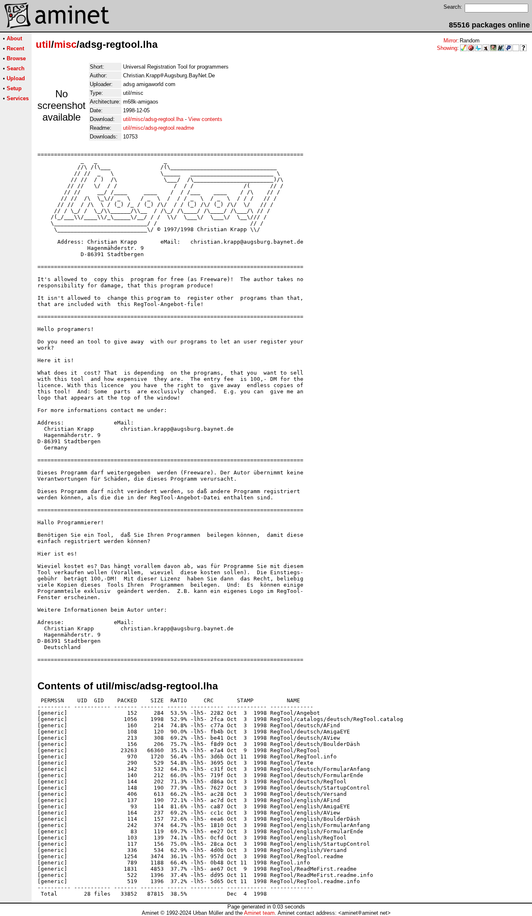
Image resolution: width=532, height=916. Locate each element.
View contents (205, 119)
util (43, 44)
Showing (447, 48)
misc (65, 44)
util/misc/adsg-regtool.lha (153, 119)
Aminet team (259, 913)
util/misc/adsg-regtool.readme (158, 128)
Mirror (450, 40)
